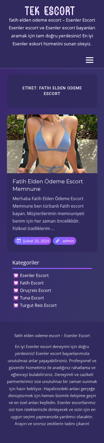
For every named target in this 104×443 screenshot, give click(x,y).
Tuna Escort (32, 298)
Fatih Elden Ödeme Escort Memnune (48, 185)
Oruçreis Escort (35, 290)
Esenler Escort (34, 275)
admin (68, 240)
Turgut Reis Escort (38, 305)
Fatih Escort (32, 283)
